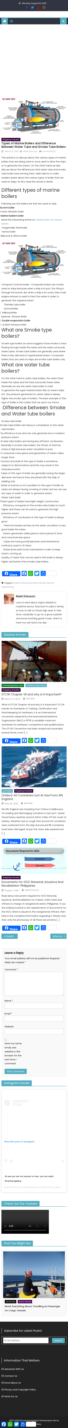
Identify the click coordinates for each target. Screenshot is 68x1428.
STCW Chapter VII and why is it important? (32, 694)
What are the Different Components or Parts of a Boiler (60, 936)
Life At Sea (10, 1301)
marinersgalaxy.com (13, 685)
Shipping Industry (10, 139)
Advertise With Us (14, 1369)
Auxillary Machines (22, 582)
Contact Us (11, 1376)
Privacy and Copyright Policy (20, 1389)
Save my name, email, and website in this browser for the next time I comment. (13, 1053)
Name (9, 1000)
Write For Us (11, 1396)
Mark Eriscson (30, 151)
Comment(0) (49, 151)
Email (8, 1013)
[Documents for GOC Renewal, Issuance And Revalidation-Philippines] (34, 860)
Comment (11, 969)
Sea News (7, 790)
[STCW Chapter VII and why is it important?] (34, 661)
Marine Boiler (39, 582)
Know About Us (13, 1382)
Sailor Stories (25, 1301)
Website (9, 1026)
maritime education (36, 685)
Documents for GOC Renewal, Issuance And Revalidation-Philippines (32, 884)
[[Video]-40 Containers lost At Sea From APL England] (34, 766)
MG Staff (30, 698)
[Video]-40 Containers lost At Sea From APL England (32, 797)
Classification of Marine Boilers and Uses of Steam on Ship (12, 936)
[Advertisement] (34, 60)
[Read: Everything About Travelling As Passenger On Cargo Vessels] (34, 1274)
